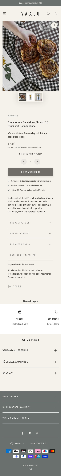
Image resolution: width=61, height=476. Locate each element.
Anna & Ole (33, 465)
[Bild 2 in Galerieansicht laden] (30, 97)
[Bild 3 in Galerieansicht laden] (38, 97)
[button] (48, 13)
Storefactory (13, 115)
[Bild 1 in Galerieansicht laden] (22, 97)
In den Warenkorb (30, 172)
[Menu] (4, 13)
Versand (18, 147)
